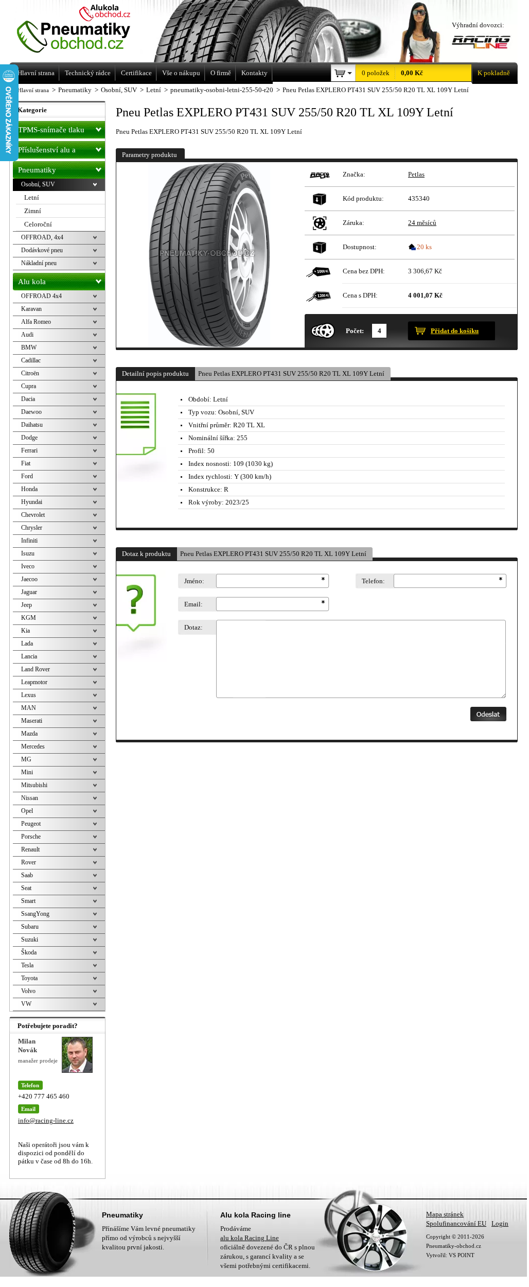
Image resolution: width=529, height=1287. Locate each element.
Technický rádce (88, 73)
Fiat (25, 463)
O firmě (220, 73)
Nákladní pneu (39, 263)
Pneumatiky (37, 170)
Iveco (27, 566)
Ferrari (29, 450)
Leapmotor (34, 682)
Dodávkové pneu (42, 250)
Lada (27, 643)
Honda (29, 489)
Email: (193, 604)
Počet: (355, 331)
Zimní (32, 211)
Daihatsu (32, 424)
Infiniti (29, 540)
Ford (27, 476)
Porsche (31, 836)
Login (499, 1223)
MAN (28, 707)
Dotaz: (193, 627)
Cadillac (31, 360)
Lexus (28, 695)
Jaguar (29, 592)
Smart (28, 901)
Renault (30, 849)
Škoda (29, 952)
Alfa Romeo (36, 321)
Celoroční (38, 224)
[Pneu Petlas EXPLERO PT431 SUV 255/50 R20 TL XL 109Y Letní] (209, 254)
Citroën (30, 373)
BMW (29, 347)
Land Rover (35, 669)
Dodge (29, 437)
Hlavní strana (33, 90)
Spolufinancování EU (456, 1223)
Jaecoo (29, 579)
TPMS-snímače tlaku (51, 130)
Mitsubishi (34, 785)
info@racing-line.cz (46, 1120)
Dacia (28, 399)
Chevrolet (33, 514)
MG (26, 759)
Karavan (31, 308)
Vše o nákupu (181, 73)
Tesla (27, 965)
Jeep (26, 604)
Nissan (29, 798)
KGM (28, 617)
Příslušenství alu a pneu (47, 152)
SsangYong (35, 913)
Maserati (31, 720)
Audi (27, 334)
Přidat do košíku (455, 331)
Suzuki (29, 939)
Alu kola (32, 281)
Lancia (29, 656)
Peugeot (31, 823)
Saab (27, 875)
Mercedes (33, 746)
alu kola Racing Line (249, 1238)
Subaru (30, 926)
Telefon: (373, 581)
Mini (27, 772)
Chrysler (31, 527)
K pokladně (494, 73)
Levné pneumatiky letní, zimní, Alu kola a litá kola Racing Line (88, 29)
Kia (25, 630)
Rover (28, 862)
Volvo (28, 991)
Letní (31, 197)
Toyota (29, 978)
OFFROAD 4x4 (41, 296)
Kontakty (254, 73)
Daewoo (31, 411)
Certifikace (136, 73)
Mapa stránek (445, 1214)
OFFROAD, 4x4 (42, 237)
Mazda (29, 733)
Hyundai (31, 502)
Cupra (28, 386)
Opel (27, 810)
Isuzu (27, 553)
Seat (26, 888)
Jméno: (194, 581)
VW (26, 1003)
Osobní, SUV (38, 184)
